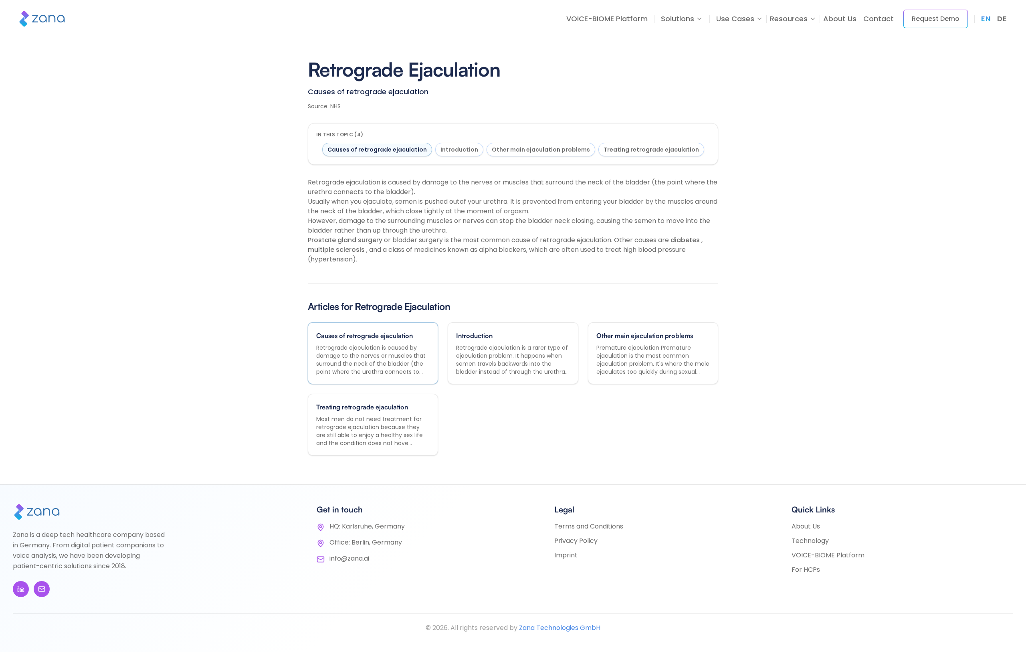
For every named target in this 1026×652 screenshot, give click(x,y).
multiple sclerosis (337, 249)
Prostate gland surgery (346, 240)
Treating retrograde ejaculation (651, 150)
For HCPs (806, 569)
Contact (878, 19)
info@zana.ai (349, 558)
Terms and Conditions (588, 526)
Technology (810, 540)
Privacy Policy (576, 540)
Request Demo (935, 18)
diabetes (686, 240)
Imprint (566, 555)
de (1002, 19)
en (986, 19)
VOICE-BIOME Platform (607, 19)
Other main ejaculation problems (541, 150)
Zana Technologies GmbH (559, 627)
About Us (839, 19)
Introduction (459, 150)
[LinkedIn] (21, 589)
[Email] (42, 589)
